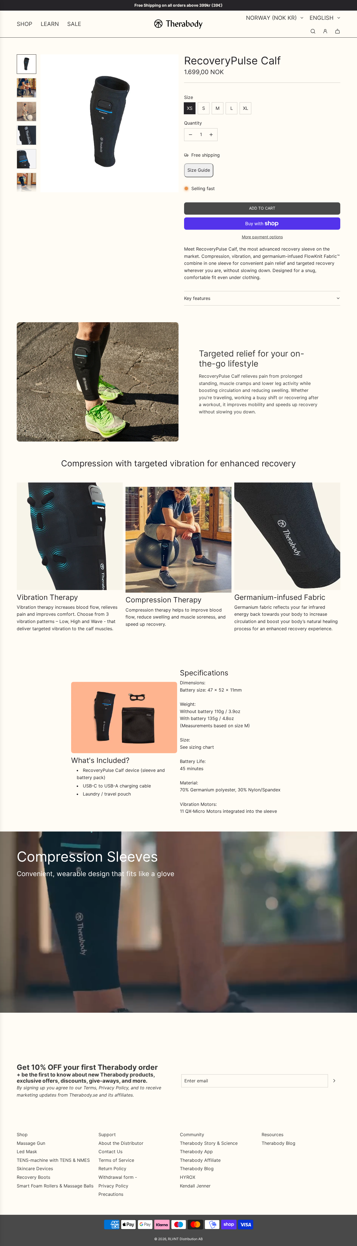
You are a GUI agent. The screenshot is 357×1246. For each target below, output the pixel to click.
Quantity (193, 123)
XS (189, 108)
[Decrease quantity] (190, 135)
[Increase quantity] (211, 135)
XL (245, 108)
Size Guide (198, 170)
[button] (44, 123)
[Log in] (325, 31)
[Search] (313, 31)
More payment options (262, 236)
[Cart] (337, 31)
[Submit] (334, 1081)
